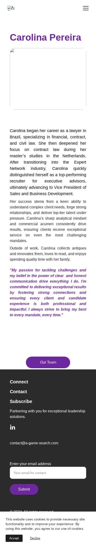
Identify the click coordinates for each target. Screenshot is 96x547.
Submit (24, 489)
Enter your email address (30, 464)
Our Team (48, 362)
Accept (14, 538)
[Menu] (86, 8)
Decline (35, 538)
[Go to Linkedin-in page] (12, 427)
